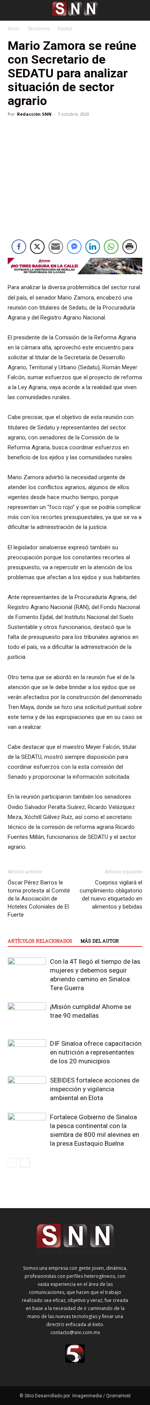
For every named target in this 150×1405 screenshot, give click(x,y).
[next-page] (25, 1163)
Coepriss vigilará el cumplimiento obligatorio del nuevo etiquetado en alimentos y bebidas (111, 894)
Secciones (38, 28)
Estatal (65, 28)
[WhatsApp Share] (111, 246)
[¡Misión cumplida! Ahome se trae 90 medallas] (27, 1015)
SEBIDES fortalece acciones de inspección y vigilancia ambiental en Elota (94, 1089)
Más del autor (99, 941)
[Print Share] (129, 246)
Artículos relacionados (40, 941)
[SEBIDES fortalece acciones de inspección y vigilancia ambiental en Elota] (27, 1089)
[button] (13, 10)
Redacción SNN (34, 114)
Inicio (13, 28)
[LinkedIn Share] (92, 246)
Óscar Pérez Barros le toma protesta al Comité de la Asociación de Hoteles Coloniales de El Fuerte (39, 898)
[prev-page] (12, 1163)
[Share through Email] (55, 246)
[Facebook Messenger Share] (74, 246)
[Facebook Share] (19, 246)
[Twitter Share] (37, 246)
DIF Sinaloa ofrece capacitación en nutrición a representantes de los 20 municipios (96, 1052)
